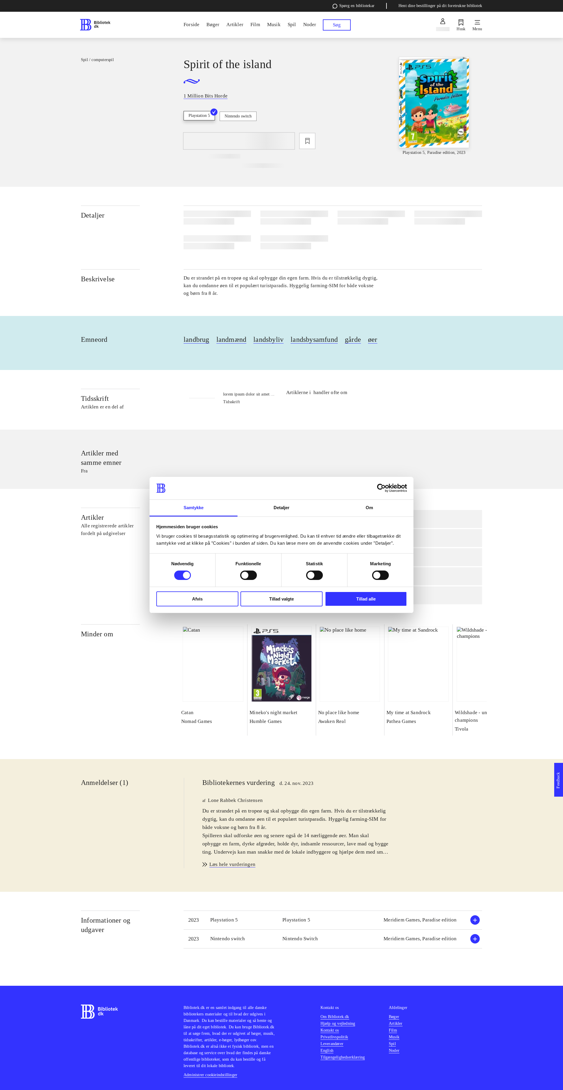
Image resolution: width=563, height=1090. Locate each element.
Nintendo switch (238, 116)
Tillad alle (366, 598)
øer (372, 339)
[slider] (434, 106)
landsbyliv (268, 339)
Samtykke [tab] (194, 507)
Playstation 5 (199, 115)
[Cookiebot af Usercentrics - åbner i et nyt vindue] (381, 488)
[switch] (248, 575)
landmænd (231, 339)
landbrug (196, 339)
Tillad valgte (281, 598)
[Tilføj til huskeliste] (307, 141)
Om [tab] (369, 507)
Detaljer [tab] (282, 507)
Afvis (197, 598)
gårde (353, 339)
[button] (333, 920)
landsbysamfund (314, 339)
